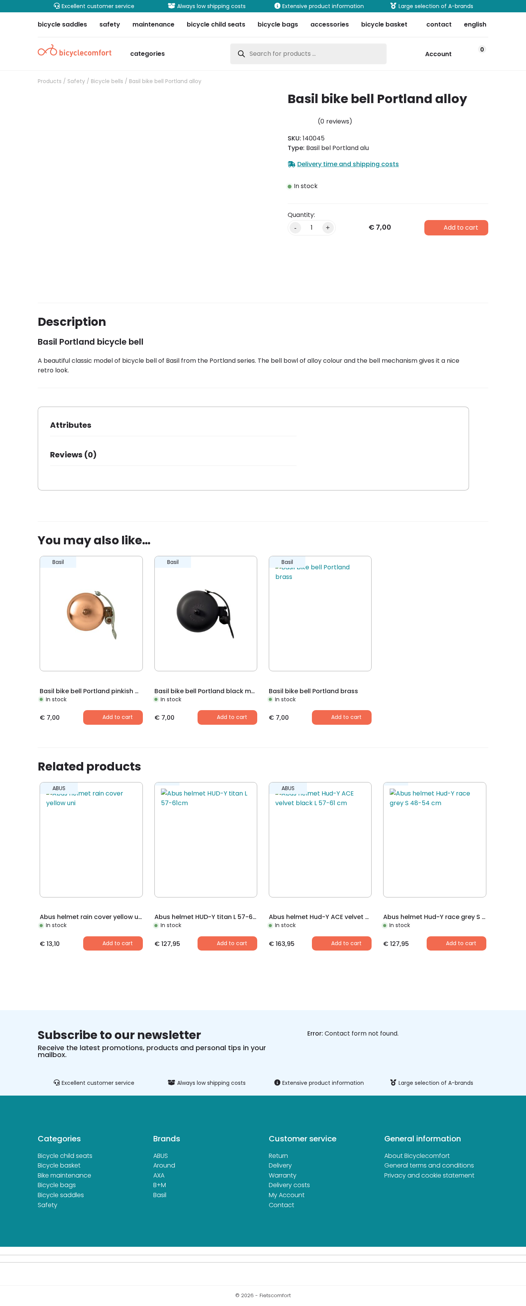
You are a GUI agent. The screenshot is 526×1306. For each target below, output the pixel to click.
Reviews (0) (73, 454)
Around (164, 1165)
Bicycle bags (57, 1185)
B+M (159, 1185)
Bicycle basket (59, 1165)
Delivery (280, 1165)
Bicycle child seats (65, 1155)
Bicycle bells (107, 81)
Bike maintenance (64, 1175)
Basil (159, 1195)
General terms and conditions (429, 1165)
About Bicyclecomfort (417, 1155)
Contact (281, 1205)
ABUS (160, 1155)
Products (50, 81)
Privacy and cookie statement (429, 1175)
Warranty (283, 1175)
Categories (147, 54)
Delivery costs (289, 1185)
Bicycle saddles (61, 1195)
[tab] (173, 427)
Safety (76, 81)
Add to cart (461, 227)
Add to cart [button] (117, 717)
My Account (287, 1195)
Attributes (70, 425)
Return (278, 1155)
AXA (158, 1175)
